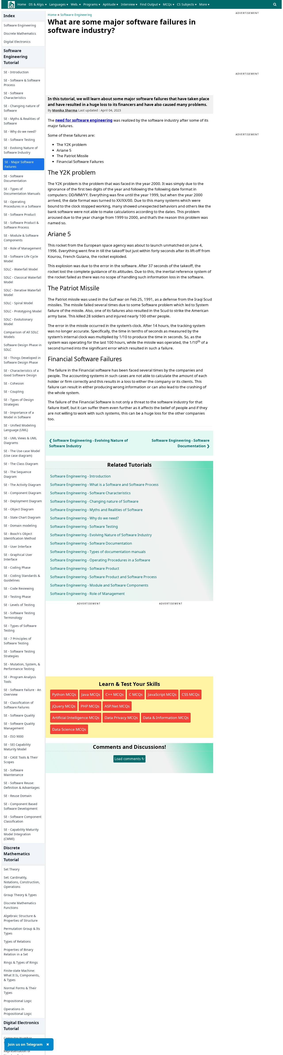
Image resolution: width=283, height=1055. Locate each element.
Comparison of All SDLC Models (21, 334)
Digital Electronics (17, 42)
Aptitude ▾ (110, 4)
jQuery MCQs (63, 706)
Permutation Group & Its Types (22, 931)
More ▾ (204, 4)
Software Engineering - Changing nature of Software (94, 501)
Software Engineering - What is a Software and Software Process (104, 484)
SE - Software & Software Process (22, 82)
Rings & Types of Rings (21, 962)
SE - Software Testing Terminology (19, 615)
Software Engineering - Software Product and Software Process (103, 576)
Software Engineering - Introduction (80, 476)
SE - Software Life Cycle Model (21, 258)
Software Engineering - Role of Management (87, 593)
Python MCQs (64, 694)
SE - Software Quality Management (19, 725)
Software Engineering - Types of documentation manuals (98, 551)
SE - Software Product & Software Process (21, 225)
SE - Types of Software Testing (20, 628)
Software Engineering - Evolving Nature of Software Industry (101, 534)
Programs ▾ (91, 4)
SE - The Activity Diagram (22, 485)
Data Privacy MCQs (121, 717)
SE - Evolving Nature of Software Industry (21, 150)
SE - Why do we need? (20, 131)
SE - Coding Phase (17, 567)
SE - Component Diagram (22, 493)
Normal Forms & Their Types (20, 990)
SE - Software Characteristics (15, 95)
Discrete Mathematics (20, 33)
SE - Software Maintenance (13, 772)
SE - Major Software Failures (19, 164)
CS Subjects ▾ (187, 4)
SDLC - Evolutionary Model (18, 321)
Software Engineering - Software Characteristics (90, 493)
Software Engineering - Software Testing (84, 526)
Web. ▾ (76, 4)
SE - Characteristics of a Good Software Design (21, 372)
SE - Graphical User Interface (18, 557)
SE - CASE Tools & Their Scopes (21, 759)
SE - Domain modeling (20, 525)
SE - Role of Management (22, 248)
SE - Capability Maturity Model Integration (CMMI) (21, 834)
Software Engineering (20, 25)
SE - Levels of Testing (19, 605)
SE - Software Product (20, 214)
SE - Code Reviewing (19, 588)
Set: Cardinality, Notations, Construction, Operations (22, 882)
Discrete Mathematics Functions (20, 905)
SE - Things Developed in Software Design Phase (22, 360)
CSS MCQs (190, 694)
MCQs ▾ (168, 4)
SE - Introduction (16, 72)
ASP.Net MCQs (117, 706)
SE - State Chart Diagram (22, 517)
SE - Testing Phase (17, 596)
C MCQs (136, 694)
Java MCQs (90, 694)
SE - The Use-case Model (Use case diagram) (22, 453)
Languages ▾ (58, 4)
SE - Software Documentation (15, 178)
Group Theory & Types (20, 895)
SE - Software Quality (19, 715)
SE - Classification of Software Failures (18, 704)
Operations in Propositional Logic (18, 1011)
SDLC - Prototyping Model (23, 311)
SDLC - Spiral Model (18, 303)
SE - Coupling (14, 391)
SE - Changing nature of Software (21, 108)
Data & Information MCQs (166, 717)
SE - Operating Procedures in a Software (22, 204)
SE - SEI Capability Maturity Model (17, 746)
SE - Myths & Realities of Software (22, 121)
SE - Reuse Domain (18, 796)
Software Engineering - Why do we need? (84, 518)
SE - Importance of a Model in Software (19, 414)
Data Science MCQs (69, 729)
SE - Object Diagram (19, 509)
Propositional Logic (18, 1001)
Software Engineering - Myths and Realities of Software (96, 509)
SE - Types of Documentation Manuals (22, 191)
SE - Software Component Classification (22, 819)
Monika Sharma (64, 110)
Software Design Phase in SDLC (23, 347)
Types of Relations (17, 941)
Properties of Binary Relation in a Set (18, 951)
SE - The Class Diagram (21, 464)
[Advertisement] (81, 63)
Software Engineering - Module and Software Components (99, 585)
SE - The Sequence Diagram (17, 474)
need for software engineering (84, 120)
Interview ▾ (129, 4)
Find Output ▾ (150, 4)
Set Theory (11, 869)
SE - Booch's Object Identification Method (20, 536)
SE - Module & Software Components (21, 237)
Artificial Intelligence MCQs (75, 717)
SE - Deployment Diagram (23, 501)
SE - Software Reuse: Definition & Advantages (22, 785)
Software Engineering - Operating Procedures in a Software (100, 560)
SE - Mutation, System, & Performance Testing (22, 666)
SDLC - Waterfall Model (21, 269)
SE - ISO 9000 (13, 736)
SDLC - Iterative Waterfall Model (22, 292)
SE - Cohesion (14, 383)
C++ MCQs (114, 694)
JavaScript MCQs (162, 694)
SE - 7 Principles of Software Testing (17, 640)
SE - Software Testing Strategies (19, 653)
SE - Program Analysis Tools (20, 679)
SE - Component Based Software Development (20, 806)
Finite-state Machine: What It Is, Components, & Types (22, 975)
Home (21, 4)
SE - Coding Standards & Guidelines (22, 578)
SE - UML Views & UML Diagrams (20, 440)
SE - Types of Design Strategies (19, 402)
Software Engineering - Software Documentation (91, 543)
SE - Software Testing (19, 140)
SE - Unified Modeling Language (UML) (20, 427)
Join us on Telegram (25, 1044)
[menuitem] (22, 4)
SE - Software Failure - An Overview (22, 692)
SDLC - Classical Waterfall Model (22, 279)
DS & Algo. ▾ (38, 4)
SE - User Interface (17, 546)
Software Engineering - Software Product (84, 568)
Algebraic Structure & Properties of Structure (21, 918)
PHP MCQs (90, 706)
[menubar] (114, 4)
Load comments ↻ (129, 758)
